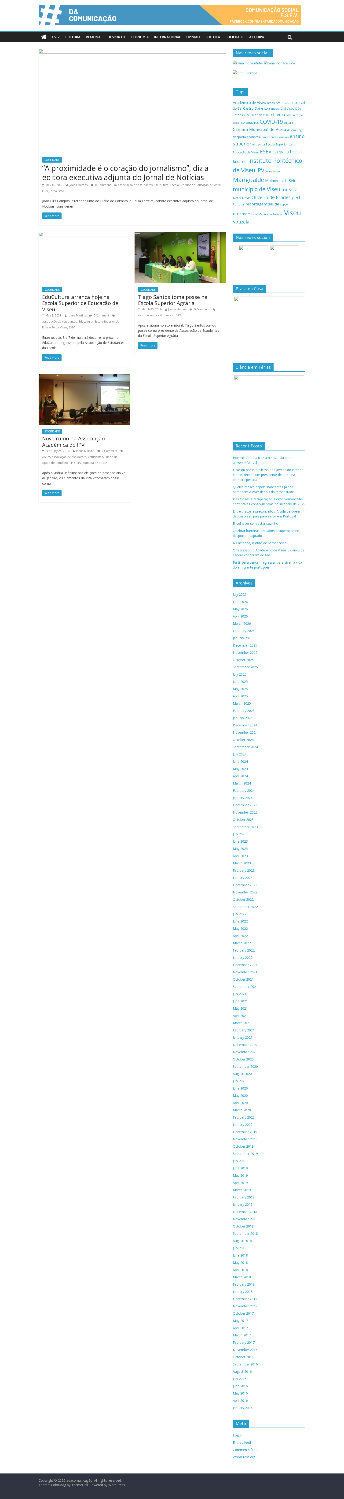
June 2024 (240, 761)
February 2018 (244, 1284)
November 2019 (245, 1139)
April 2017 (240, 1328)
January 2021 (243, 1037)
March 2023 (242, 863)
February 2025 (244, 710)
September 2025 (245, 667)
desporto (239, 137)
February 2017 (244, 1342)
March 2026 (242, 623)
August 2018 (242, 1241)
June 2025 (240, 681)
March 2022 (242, 943)
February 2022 (244, 950)
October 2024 (243, 739)
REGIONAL (94, 37)
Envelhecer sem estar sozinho (255, 523)
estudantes (95, 457)
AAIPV (46, 457)
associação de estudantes (135, 185)
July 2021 (239, 994)
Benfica (286, 103)
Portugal (239, 204)
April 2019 (240, 1182)
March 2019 (242, 1190)
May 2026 (240, 609)
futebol (293, 151)
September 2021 (245, 986)
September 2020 (245, 1066)
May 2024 (240, 768)
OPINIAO (193, 37)
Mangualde (248, 179)
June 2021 (240, 1001)
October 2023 (243, 819)
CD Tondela (272, 108)
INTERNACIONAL (167, 37)
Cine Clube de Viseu (257, 115)
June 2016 (240, 1386)
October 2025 (243, 660)
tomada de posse (95, 463)
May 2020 (240, 1095)
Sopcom (285, 204)
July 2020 (239, 1081)
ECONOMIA (140, 37)
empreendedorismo (275, 137)
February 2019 (244, 1197)
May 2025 (240, 689)
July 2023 (239, 834)
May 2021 (240, 1008)
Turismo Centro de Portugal (266, 214)
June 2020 (240, 1088)
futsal (237, 161)
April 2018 (240, 1270)
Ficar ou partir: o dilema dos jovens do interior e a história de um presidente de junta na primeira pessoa (268, 475)
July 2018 (239, 1248)
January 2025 (243, 718)
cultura (288, 123)
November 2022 (245, 892)
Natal (237, 198)
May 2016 (240, 1393)
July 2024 (239, 754)
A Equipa (256, 37)
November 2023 (245, 812)
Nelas (246, 198)
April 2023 (240, 856)
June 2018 (240, 1255)
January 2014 (243, 1408)
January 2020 (243, 1124)
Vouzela (241, 222)
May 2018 (240, 1262)
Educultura (161, 185)
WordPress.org (244, 1457)
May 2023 (240, 848)
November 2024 (245, 732)
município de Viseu (256, 189)
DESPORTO (116, 37)
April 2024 (240, 776)
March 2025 (242, 703)
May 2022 (240, 928)
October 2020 (243, 1059)
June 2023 (240, 841)
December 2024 (245, 725)
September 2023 (245, 827)
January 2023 (243, 877)
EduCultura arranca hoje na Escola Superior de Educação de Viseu (80, 303)
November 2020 (245, 1052)
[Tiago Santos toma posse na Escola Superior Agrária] (180, 235)
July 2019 (239, 1161)
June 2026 (240, 601)
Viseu (292, 212)
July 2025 (239, 674)
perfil (297, 197)
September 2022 (245, 906)
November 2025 (245, 652)
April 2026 (240, 616)
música (289, 189)
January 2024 (243, 798)
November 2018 (245, 1219)
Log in (237, 1435)
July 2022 (239, 914)
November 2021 (245, 972)
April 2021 (240, 1015)
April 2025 (240, 696)
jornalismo (57, 191)
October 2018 (243, 1226)
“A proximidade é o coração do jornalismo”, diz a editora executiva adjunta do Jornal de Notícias (125, 172)
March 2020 (242, 1110)
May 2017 (240, 1320)
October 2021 (243, 979)
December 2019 (245, 1132)
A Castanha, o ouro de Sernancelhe (259, 543)
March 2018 (242, 1277)
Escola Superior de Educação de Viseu (195, 185)
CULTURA (72, 37)
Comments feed (245, 1449)
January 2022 (243, 957)
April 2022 (240, 936)
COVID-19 (271, 121)
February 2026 (244, 631)
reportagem (256, 204)
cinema (278, 114)
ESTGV (277, 152)
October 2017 (243, 1313)
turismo (240, 213)
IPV (79, 463)
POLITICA (212, 37)
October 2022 (243, 899)
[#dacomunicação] (44, 37)
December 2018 (245, 1211)
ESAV (178, 315)
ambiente (274, 103)
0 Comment (103, 185)
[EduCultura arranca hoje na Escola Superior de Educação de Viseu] (84, 235)
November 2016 (245, 1349)
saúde (273, 204)
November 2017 (245, 1306)
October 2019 (243, 1146)
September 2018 (245, 1233)
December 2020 (245, 1044)
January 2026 (243, 638)
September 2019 (245, 1153)
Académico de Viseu (249, 102)
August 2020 (242, 1073)
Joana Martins (79, 185)
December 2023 (245, 805)
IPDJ (73, 463)
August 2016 (242, 1371)
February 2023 (244, 870)
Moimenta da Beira (281, 180)
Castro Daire (253, 108)
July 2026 (239, 594)
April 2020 (240, 1103)
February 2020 (244, 1117)
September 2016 (245, 1364)
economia (254, 137)
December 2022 (245, 885)
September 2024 (245, 747)
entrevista (258, 144)
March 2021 (242, 1023)
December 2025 (245, 645)
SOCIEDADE (235, 37)
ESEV (56, 37)
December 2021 (245, 965)
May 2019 (240, 1175)
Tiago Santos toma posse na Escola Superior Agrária (173, 299)
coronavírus (250, 122)
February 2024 (244, 790)
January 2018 (243, 1291)
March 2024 (242, 783)
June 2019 (240, 1168)
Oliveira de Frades (271, 197)
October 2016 (243, 1357)
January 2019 (243, 1204)
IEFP (244, 162)
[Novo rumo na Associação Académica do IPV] (84, 376)
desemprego (295, 130)
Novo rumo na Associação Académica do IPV (73, 441)
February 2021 (244, 1030)
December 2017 (245, 1299)
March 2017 (242, 1335)
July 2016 (239, 1378)
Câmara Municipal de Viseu (259, 129)
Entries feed (242, 1442)
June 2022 (240, 921)
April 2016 (240, 1400)
